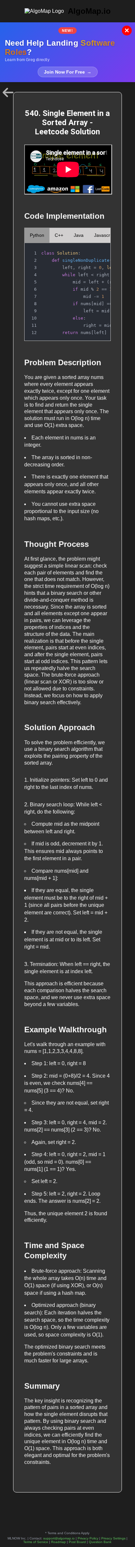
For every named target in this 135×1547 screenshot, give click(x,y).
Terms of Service (35, 1542)
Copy (99, 250)
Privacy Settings (113, 1538)
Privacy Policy (88, 1538)
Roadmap (58, 1542)
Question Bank (100, 1542)
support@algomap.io (59, 1538)
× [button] (127, 30)
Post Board (77, 1542)
